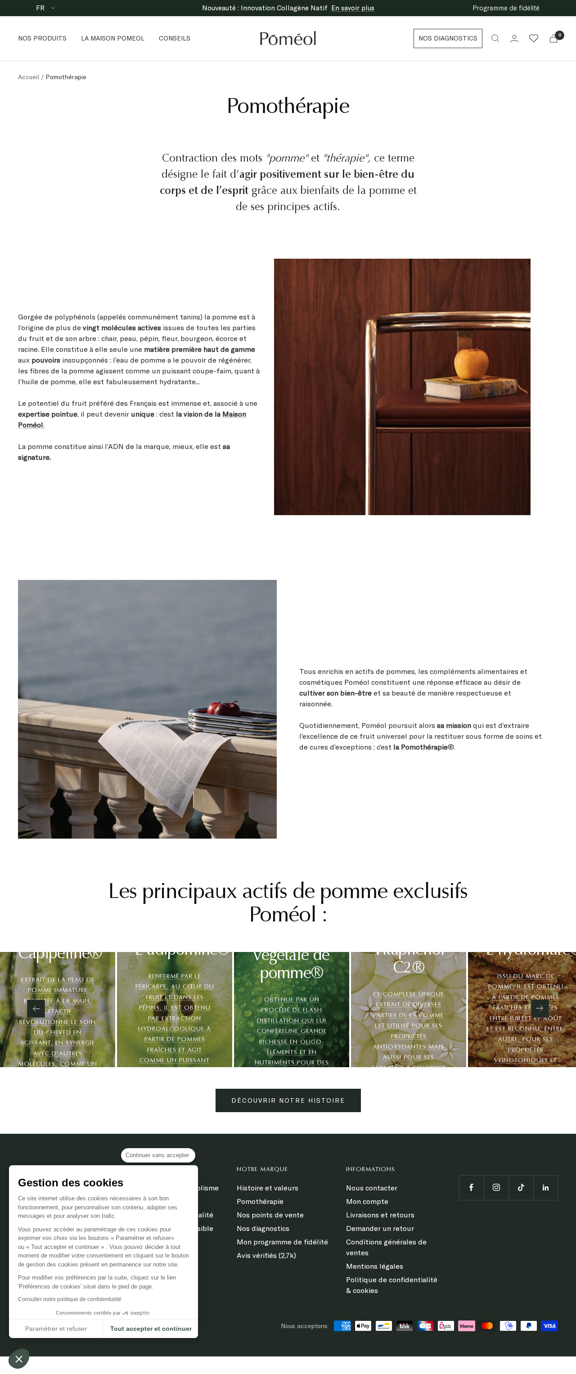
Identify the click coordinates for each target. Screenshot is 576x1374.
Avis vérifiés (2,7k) (266, 1255)
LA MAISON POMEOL (112, 38)
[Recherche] (495, 38)
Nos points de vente (270, 1214)
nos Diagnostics (447, 38)
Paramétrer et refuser (56, 1328)
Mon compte (367, 1201)
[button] (19, 1359)
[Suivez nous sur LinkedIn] (545, 1187)
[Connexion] (514, 38)
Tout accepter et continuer (151, 1328)
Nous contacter (371, 1187)
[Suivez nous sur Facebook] (471, 1187)
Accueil (28, 77)
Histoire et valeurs (267, 1187)
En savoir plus (352, 8)
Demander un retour (380, 1228)
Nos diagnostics (263, 1228)
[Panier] (553, 38)
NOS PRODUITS (42, 38)
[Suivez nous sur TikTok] (520, 1187)
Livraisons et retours (380, 1214)
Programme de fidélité (506, 8)
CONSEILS (174, 38)
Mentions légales (374, 1266)
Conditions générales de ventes (386, 1247)
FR (41, 8)
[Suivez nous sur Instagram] (496, 1187)
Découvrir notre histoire (288, 1100)
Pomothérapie (260, 1201)
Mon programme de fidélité (282, 1241)
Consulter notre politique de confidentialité (70, 1299)
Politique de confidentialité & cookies (391, 1285)
